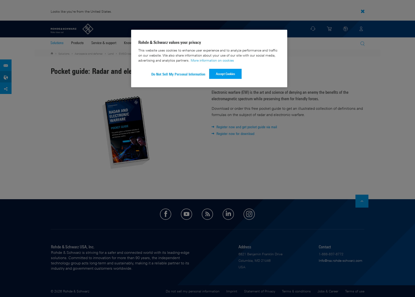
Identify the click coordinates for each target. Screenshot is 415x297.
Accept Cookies (225, 74)
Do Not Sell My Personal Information (178, 74)
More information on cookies (212, 60)
